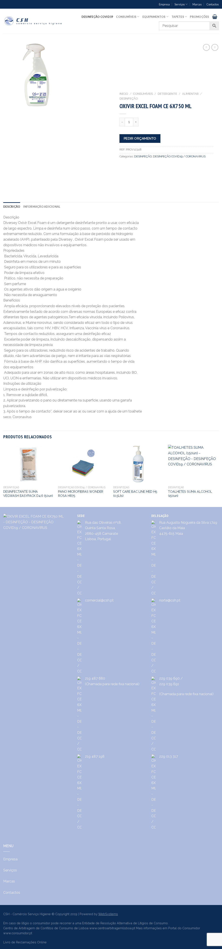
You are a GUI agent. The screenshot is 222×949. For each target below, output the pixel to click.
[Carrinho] (214, 16)
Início (123, 93)
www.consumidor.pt (17, 933)
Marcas (197, 4)
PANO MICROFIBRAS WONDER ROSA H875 (80, 493)
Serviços (180, 4)
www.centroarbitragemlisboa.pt (112, 928)
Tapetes (177, 16)
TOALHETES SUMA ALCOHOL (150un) (190, 493)
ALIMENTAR (190, 93)
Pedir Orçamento (140, 138)
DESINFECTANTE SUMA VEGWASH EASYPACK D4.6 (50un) (28, 493)
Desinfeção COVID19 (97, 16)
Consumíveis (126, 16)
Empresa (164, 4)
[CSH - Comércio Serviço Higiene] (33, 21)
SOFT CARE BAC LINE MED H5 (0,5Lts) (135, 493)
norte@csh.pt (169, 600)
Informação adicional (41, 206)
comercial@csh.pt (99, 600)
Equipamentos (154, 16)
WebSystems (108, 914)
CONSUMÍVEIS (143, 93)
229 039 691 (169, 684)
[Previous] (3, 475)
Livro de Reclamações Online (25, 942)
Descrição (11, 206)
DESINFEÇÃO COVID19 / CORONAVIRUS (179, 156)
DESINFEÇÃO (128, 98)
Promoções (199, 16)
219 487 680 (95, 678)
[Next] (218, 475)
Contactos (212, 4)
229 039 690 (169, 678)
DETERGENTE (167, 93)
